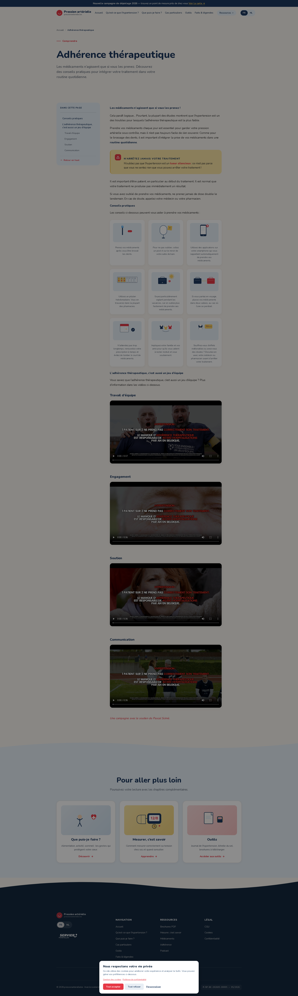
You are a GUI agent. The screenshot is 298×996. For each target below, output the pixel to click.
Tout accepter (113, 986)
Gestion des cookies (112, 979)
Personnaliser (153, 986)
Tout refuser (134, 986)
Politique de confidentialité (134, 979)
